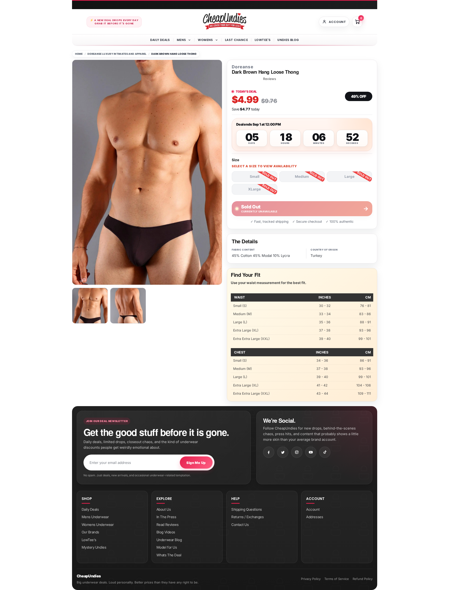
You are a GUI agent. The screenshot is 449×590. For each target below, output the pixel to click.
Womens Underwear (98, 524)
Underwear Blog (169, 540)
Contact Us (240, 524)
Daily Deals (160, 40)
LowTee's (263, 40)
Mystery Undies (94, 547)
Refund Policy (363, 579)
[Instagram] (296, 452)
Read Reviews (167, 524)
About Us (163, 509)
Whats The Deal (168, 555)
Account (312, 509)
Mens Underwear (95, 517)
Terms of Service (336, 579)
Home (79, 53)
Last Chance (236, 40)
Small (254, 176)
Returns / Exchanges (247, 517)
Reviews (269, 79)
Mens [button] (181, 40)
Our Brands (90, 532)
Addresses (314, 517)
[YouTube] (310, 452)
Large (349, 176)
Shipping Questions (246, 509)
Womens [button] (205, 40)
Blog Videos (165, 532)
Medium (302, 176)
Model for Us (166, 547)
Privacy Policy (311, 579)
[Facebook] (268, 452)
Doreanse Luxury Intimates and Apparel (117, 53)
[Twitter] (282, 452)
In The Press (166, 517)
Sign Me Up (196, 463)
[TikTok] (324, 452)
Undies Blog (288, 40)
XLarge (254, 189)
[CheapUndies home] (224, 21)
